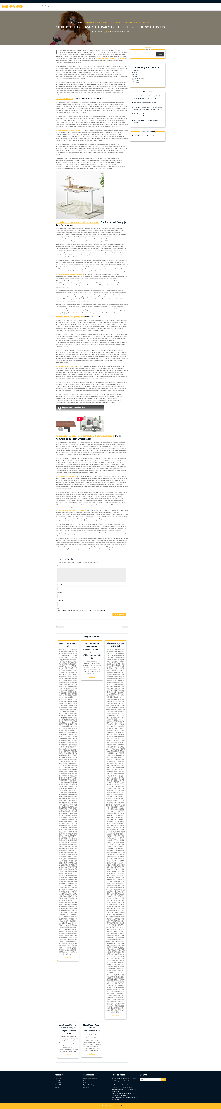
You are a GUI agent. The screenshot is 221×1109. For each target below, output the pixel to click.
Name (59, 585)
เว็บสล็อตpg (135, 71)
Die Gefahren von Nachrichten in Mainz (145, 103)
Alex (107, 32)
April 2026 (58, 1087)
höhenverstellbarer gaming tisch (70, 316)
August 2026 (59, 1079)
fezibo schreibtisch (64, 98)
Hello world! (154, 136)
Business (85, 1083)
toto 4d (134, 77)
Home (73, 22)
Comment (60, 566)
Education (86, 1087)
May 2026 (58, 1085)
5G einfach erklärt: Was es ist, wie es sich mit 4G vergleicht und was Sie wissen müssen (124, 1081)
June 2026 (58, 1083)
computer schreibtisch (65, 366)
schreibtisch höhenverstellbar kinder (70, 275)
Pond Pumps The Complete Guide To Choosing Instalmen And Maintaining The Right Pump (124, 1089)
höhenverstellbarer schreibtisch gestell (71, 510)
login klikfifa (135, 81)
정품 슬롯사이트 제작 (138, 79)
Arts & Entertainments (90, 1079)
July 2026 (58, 1081)
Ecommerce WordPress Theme (110, 1106)
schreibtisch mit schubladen (67, 476)
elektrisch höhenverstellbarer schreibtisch (110, 59)
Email (59, 593)
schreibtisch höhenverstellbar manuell (77, 222)
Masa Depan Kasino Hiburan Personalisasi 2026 (91, 1028)
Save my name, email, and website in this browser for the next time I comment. (81, 610)
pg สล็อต (134, 73)
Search (147, 49)
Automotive (86, 1081)
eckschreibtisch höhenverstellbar (69, 130)
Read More (68, 957)
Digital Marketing (88, 1085)
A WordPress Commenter (141, 136)
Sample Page (45, 6)
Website (60, 600)
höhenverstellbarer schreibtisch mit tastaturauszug (85, 436)
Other (80, 22)
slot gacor (135, 75)
